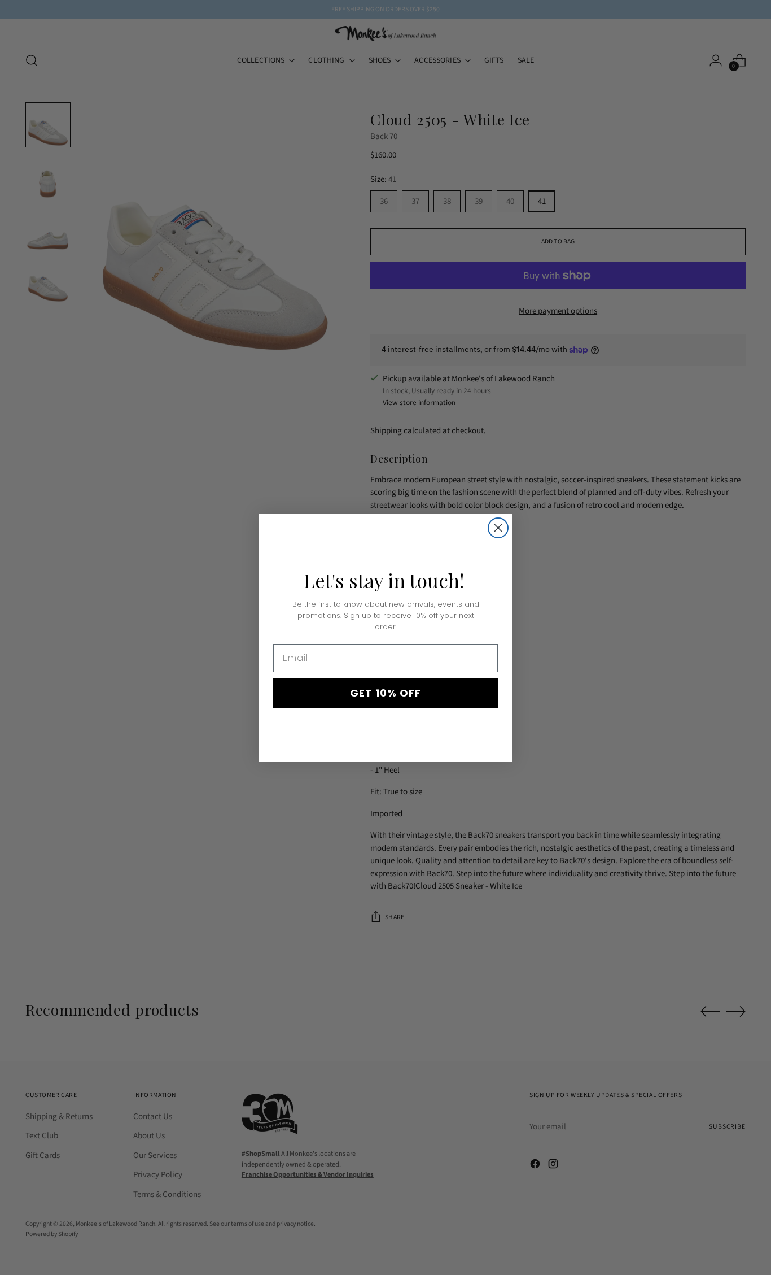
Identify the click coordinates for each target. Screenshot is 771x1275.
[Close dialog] (498, 528)
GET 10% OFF (385, 693)
